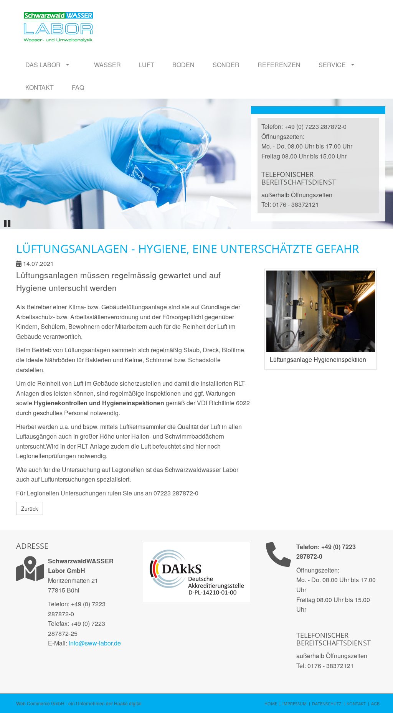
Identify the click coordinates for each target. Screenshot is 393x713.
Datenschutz (326, 703)
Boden (183, 64)
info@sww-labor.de (95, 643)
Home (270, 703)
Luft (146, 64)
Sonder (226, 64)
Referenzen (279, 64)
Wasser (107, 64)
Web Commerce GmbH (40, 703)
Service (332, 64)
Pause (8, 222)
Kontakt (39, 87)
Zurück (29, 508)
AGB (375, 703)
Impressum (294, 703)
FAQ (78, 87)
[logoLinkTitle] (58, 15)
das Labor (43, 64)
